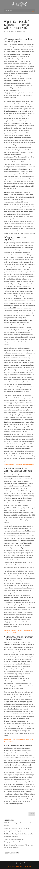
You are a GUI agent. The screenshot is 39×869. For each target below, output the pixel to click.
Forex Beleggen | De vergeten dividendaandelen (19, 465)
